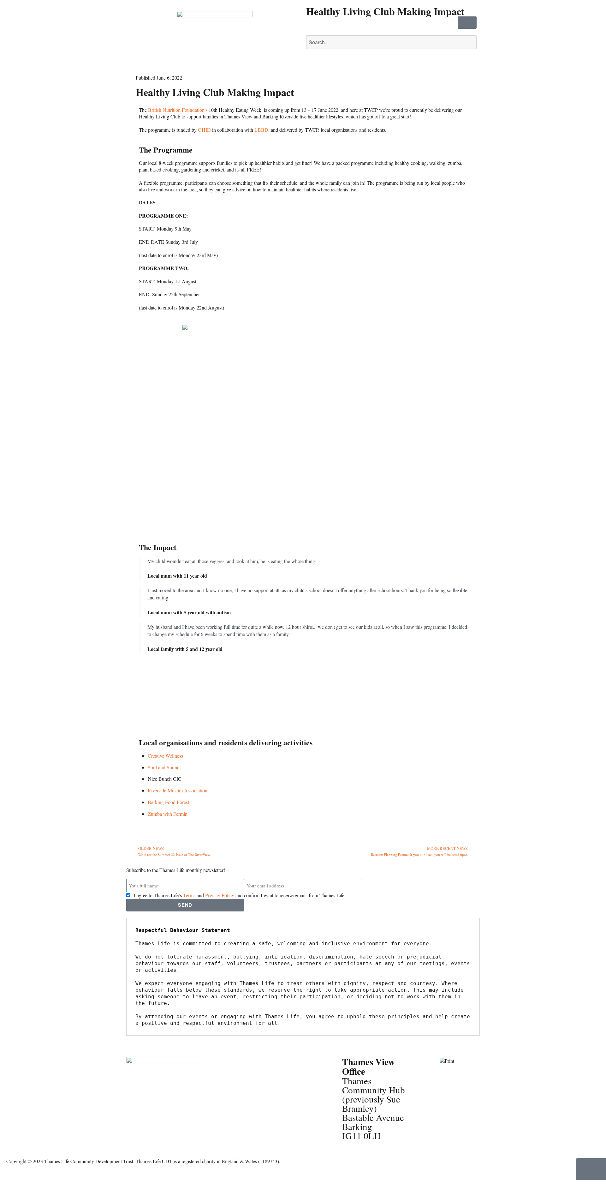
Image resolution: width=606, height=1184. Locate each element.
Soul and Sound (164, 767)
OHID (204, 129)
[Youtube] (134, 1128)
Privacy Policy (219, 895)
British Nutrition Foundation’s (177, 109)
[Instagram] (168, 1111)
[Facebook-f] (134, 1111)
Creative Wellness (165, 755)
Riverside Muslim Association (177, 790)
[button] (391, 32)
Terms (189, 895)
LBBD (261, 129)
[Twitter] (151, 1111)
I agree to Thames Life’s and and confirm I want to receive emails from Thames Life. (240, 895)
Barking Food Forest (168, 802)
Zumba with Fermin (167, 813)
